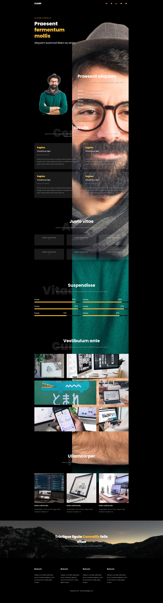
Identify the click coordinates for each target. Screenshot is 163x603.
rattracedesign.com (86, 591)
